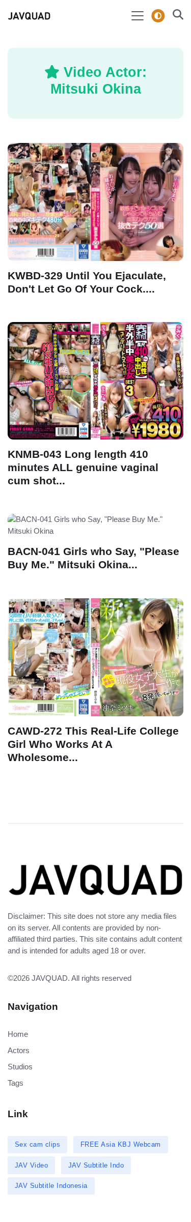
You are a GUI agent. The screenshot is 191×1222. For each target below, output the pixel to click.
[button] (175, 16)
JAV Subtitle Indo (96, 1165)
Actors (19, 1050)
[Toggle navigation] (137, 15)
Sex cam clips (38, 1144)
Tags (15, 1083)
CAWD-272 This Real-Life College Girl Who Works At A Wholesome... (93, 744)
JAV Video (31, 1165)
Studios (20, 1066)
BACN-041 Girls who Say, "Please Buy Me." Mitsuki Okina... (93, 557)
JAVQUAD (50, 978)
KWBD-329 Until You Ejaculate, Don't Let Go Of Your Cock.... (87, 282)
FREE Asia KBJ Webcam (120, 1144)
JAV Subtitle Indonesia (51, 1185)
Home (18, 1034)
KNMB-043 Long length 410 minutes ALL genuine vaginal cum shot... (83, 467)
